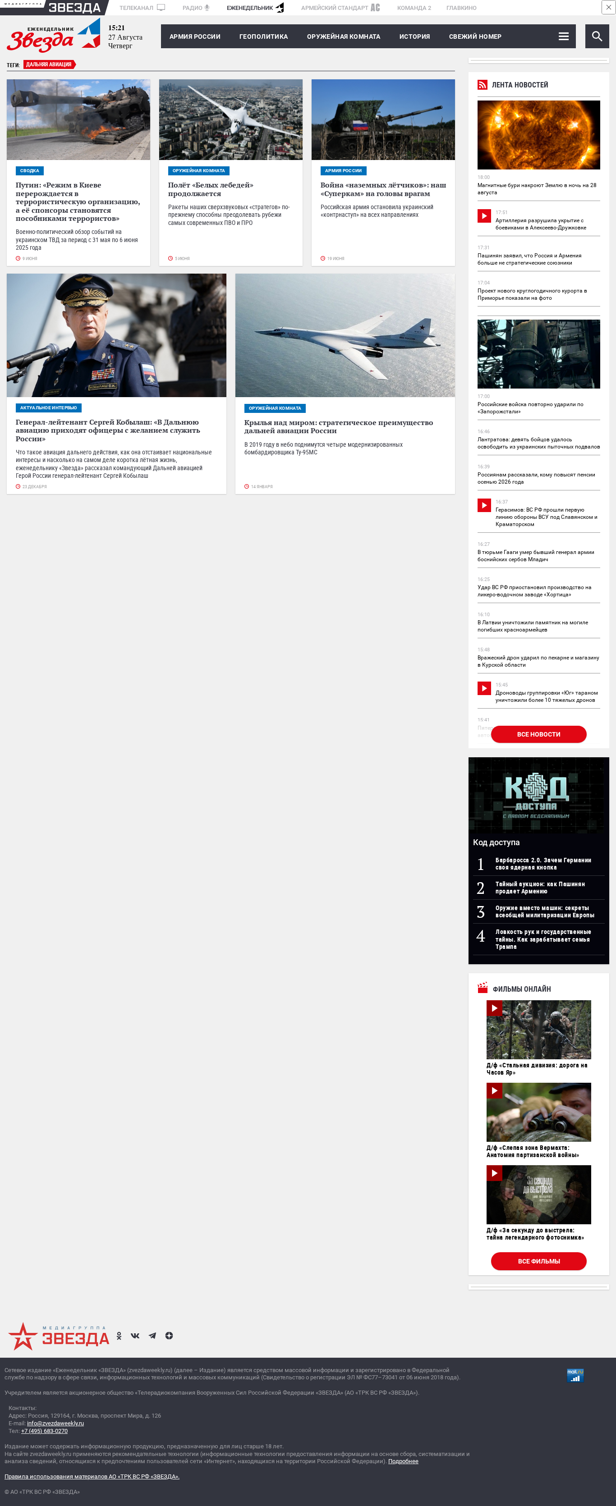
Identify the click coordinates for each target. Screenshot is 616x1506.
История (415, 36)
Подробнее (403, 1461)
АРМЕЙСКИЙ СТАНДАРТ (334, 8)
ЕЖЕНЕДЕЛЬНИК (250, 8)
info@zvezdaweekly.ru (55, 1423)
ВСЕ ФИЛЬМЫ (539, 1261)
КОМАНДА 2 (414, 8)
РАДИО (192, 8)
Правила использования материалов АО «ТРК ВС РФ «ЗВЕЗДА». (92, 1476)
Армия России (195, 36)
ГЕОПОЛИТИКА (263, 36)
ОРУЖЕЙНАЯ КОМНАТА (344, 36)
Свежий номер (475, 36)
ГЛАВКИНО (461, 8)
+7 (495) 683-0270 (44, 1431)
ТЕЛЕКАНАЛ (137, 8)
